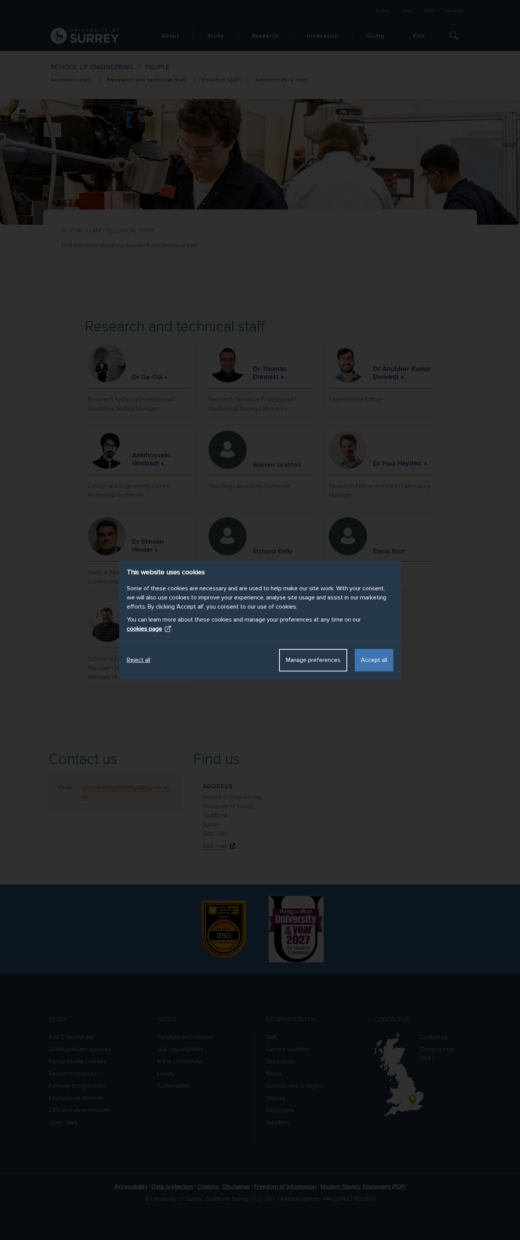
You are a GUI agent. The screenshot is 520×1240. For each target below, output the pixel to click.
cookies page (144, 629)
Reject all (138, 660)
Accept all (374, 660)
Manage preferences (313, 660)
